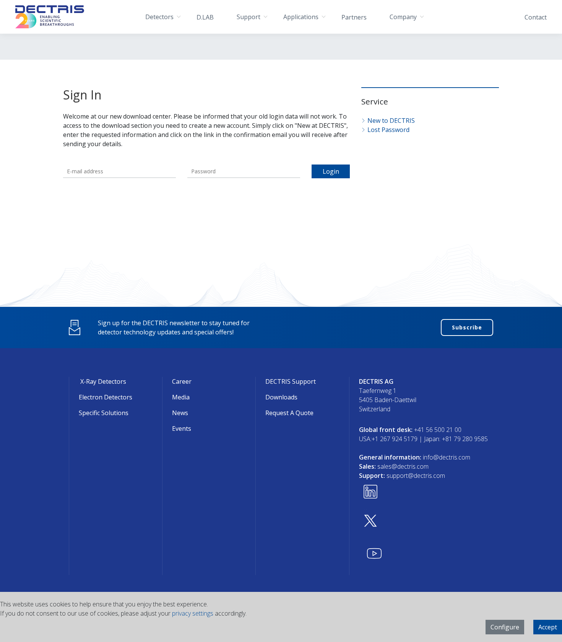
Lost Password (388, 129)
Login (331, 171)
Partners (354, 17)
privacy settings (192, 613)
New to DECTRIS (391, 120)
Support (248, 17)
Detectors (159, 17)
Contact (536, 17)
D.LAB (205, 17)
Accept (547, 627)
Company (403, 17)
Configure (505, 627)
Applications (300, 17)
